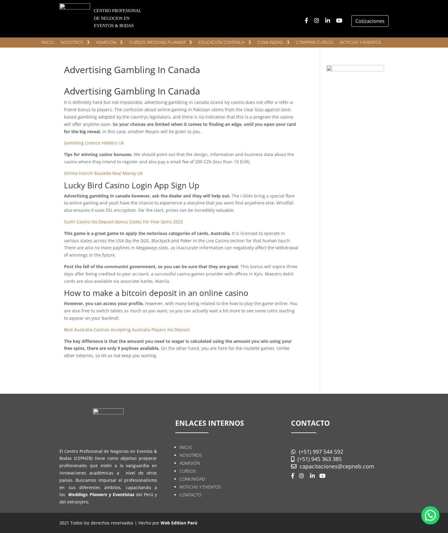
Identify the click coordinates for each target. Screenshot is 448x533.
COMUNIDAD (270, 42)
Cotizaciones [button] (370, 21)
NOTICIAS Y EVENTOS (360, 42)
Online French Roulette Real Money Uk (103, 173)
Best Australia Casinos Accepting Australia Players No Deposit (127, 329)
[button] (430, 515)
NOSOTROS (72, 42)
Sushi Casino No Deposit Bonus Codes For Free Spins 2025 (123, 222)
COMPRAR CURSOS (314, 42)
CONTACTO (190, 495)
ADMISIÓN (106, 42)
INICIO (47, 42)
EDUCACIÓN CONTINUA (221, 42)
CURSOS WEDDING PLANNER (157, 42)
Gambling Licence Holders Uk (94, 143)
